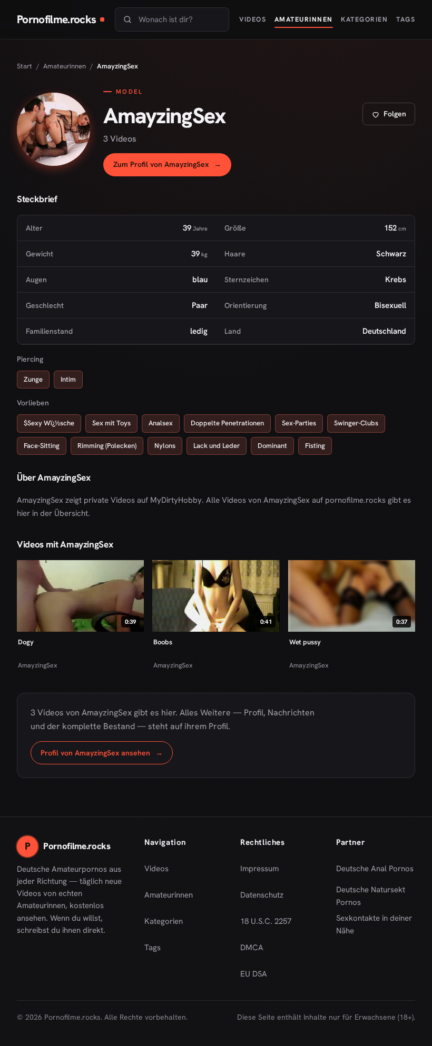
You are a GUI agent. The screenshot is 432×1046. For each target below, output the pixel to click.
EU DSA (253, 974)
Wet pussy (305, 641)
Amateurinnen (303, 19)
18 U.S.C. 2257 (265, 921)
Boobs (162, 641)
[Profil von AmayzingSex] (53, 129)
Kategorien (364, 19)
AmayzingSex (37, 665)
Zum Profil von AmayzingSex (172, 167)
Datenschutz (261, 895)
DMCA (251, 947)
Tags (405, 19)
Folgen (393, 116)
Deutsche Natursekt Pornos (375, 896)
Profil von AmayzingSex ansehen (107, 755)
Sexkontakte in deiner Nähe (375, 924)
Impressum (259, 868)
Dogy (26, 641)
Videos (252, 19)
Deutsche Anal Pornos (375, 871)
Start (24, 66)
